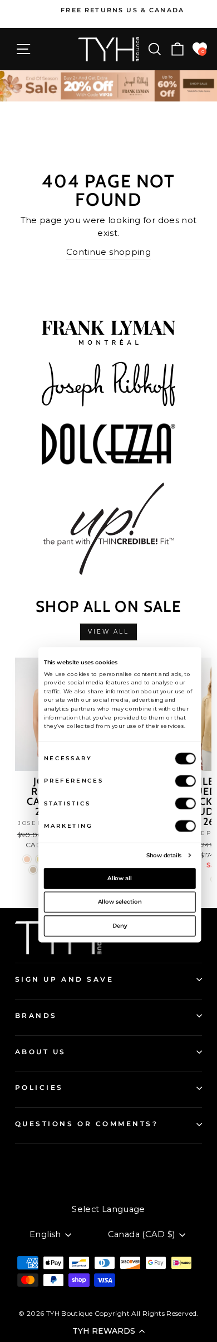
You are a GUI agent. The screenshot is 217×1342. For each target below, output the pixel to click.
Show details (164, 855)
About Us (40, 1052)
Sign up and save (64, 979)
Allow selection (120, 902)
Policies (39, 1088)
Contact (31, 1162)
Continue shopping (108, 252)
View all (109, 631)
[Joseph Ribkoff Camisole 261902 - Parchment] (33, 870)
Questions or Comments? (87, 1124)
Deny (119, 925)
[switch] (185, 780)
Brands (36, 1016)
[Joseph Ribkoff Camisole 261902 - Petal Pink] (27, 859)
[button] (108, 1331)
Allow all (119, 878)
